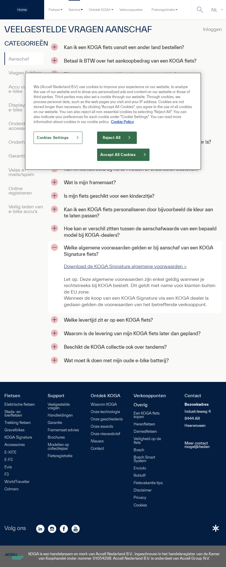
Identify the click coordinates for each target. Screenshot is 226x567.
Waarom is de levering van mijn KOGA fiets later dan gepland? (132, 333)
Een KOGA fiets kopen (146, 415)
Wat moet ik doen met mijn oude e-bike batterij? (116, 360)
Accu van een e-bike (23, 89)
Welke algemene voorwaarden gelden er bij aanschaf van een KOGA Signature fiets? (138, 251)
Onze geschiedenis (107, 419)
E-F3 (8, 460)
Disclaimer (143, 490)
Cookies (140, 505)
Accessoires (14, 445)
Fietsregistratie (163, 9)
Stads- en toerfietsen (13, 413)
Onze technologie (105, 412)
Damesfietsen (145, 432)
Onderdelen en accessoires (25, 125)
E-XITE (10, 452)
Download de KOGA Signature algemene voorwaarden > (125, 266)
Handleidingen (60, 415)
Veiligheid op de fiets (147, 440)
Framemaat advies (63, 430)
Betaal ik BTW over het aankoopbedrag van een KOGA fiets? (130, 60)
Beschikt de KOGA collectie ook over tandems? (115, 347)
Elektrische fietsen (19, 405)
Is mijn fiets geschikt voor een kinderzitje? (109, 196)
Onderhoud (21, 142)
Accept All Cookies (118, 155)
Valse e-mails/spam (21, 172)
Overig (140, 405)
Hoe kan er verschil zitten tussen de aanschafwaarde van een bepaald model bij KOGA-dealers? (140, 232)
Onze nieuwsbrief (105, 434)
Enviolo (140, 468)
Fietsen (54, 9)
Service (74, 9)
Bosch (139, 450)
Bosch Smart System (144, 459)
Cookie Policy (122, 122)
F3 (6, 475)
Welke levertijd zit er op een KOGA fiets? (108, 320)
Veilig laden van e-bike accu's (26, 209)
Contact (97, 449)
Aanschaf (19, 58)
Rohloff (140, 476)
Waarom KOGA (104, 405)
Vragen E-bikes (25, 72)
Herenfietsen (144, 424)
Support (56, 396)
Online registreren (20, 190)
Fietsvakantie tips (148, 483)
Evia (8, 467)
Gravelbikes (14, 430)
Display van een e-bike (26, 107)
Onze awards (102, 427)
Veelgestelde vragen (59, 406)
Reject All (112, 138)
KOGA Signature (18, 437)
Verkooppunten (131, 9)
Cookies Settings (53, 138)
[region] (113, 121)
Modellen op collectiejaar (58, 446)
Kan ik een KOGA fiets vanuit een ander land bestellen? (124, 47)
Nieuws (97, 441)
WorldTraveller (16, 482)
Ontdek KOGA (100, 9)
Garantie (18, 155)
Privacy (140, 498)
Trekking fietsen (17, 423)
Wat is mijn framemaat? (90, 182)
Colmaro (11, 489)
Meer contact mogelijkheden (197, 445)
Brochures (56, 437)
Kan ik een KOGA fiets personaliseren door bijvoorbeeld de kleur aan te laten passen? (138, 213)
